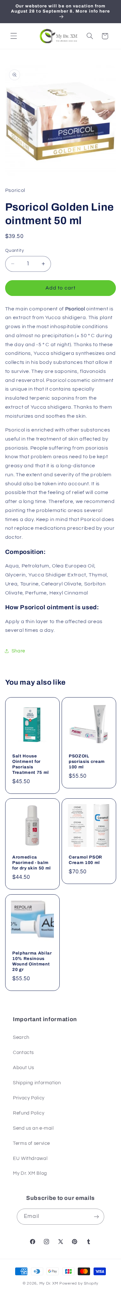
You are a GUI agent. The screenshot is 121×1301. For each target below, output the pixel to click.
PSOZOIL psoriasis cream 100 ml (87, 761)
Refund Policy (28, 1113)
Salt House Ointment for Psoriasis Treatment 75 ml (30, 764)
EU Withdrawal (30, 1158)
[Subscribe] (96, 1216)
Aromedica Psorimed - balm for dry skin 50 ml (31, 863)
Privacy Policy (29, 1098)
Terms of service (31, 1143)
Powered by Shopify (78, 1283)
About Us (23, 1067)
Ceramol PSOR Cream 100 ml (85, 860)
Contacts (23, 1052)
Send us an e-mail (33, 1128)
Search (21, 1037)
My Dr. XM (49, 1283)
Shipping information (37, 1082)
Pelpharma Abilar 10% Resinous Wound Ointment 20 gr (32, 961)
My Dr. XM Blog (30, 1173)
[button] (13, 36)
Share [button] (18, 651)
